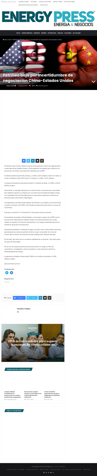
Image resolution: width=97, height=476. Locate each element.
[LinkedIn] (33, 161)
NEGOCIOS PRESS (69, 1)
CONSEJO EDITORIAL (45, 1)
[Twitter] (28, 161)
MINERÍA (43, 33)
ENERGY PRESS (57, 1)
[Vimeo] (53, 472)
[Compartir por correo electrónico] (37, 161)
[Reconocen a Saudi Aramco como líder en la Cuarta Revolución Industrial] (32, 381)
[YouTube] (51, 472)
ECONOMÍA (67, 33)
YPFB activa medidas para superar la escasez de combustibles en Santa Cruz (33, 344)
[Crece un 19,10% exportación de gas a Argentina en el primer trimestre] (52, 381)
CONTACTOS (44, 5)
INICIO (18, 33)
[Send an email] (15, 85)
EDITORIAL (34, 1)
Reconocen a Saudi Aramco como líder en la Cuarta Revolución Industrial (32, 394)
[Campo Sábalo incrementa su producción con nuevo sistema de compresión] (13, 381)
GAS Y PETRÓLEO (13, 39)
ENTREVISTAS (52, 33)
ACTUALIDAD (77, 33)
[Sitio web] (18, 312)
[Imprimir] (42, 161)
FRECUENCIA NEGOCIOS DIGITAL (28, 5)
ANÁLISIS (60, 33)
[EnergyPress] (48, 18)
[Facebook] (24, 161)
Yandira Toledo (10, 85)
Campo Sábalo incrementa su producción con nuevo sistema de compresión (12, 394)
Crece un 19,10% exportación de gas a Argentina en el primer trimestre (52, 394)
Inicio (5, 39)
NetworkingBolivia (60, 466)
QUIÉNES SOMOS (24, 1)
